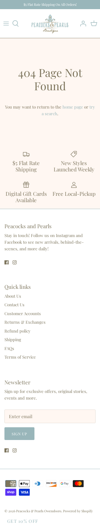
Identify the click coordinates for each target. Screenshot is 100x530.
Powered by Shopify (78, 511)
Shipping (12, 339)
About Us (12, 296)
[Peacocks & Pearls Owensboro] (50, 23)
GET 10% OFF (22, 521)
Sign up (19, 433)
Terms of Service (20, 357)
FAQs (9, 348)
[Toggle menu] (6, 23)
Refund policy (17, 331)
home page (72, 107)
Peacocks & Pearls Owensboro (38, 511)
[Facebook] (6, 262)
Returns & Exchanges (25, 322)
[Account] (82, 23)
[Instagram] (14, 262)
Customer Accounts (22, 313)
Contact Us (14, 304)
